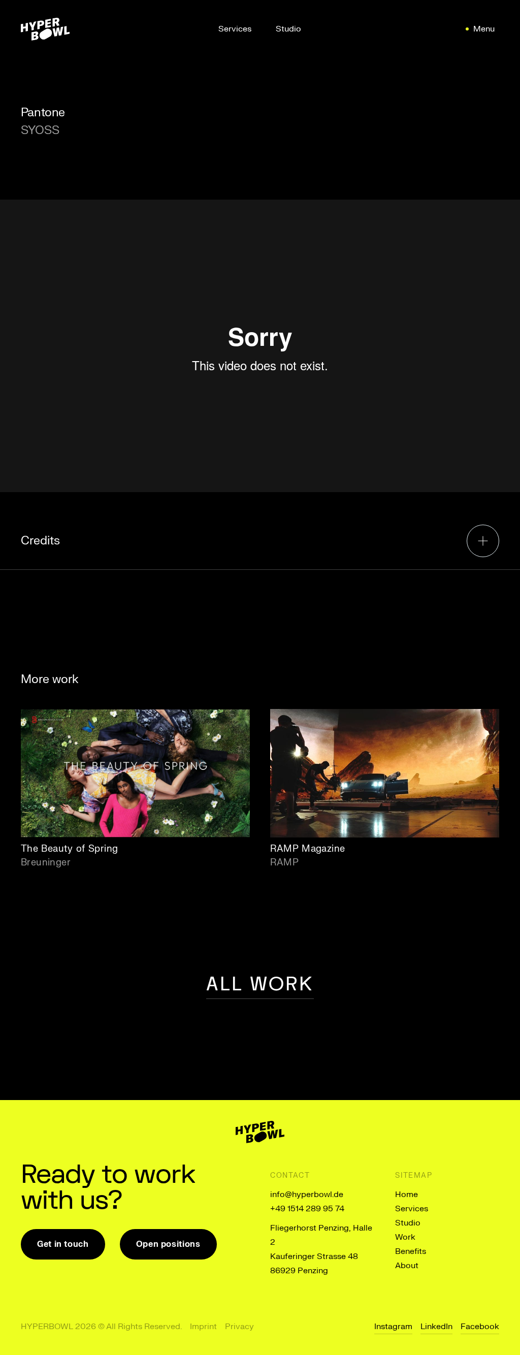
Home (406, 1194)
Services (411, 1209)
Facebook (480, 1326)
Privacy (239, 1326)
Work (405, 1237)
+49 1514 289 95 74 (307, 1209)
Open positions (168, 1244)
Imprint (203, 1326)
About (406, 1266)
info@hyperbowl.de (306, 1194)
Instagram (393, 1326)
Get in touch (63, 1244)
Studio (407, 1223)
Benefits (410, 1251)
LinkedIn (436, 1326)
